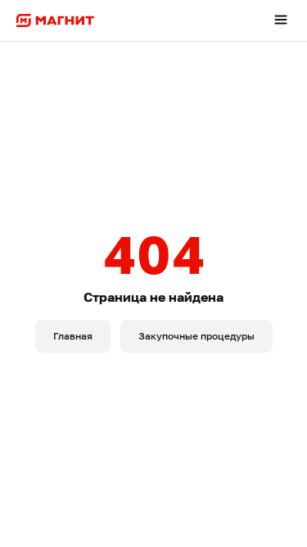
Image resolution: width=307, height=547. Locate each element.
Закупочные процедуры (196, 336)
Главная (73, 336)
